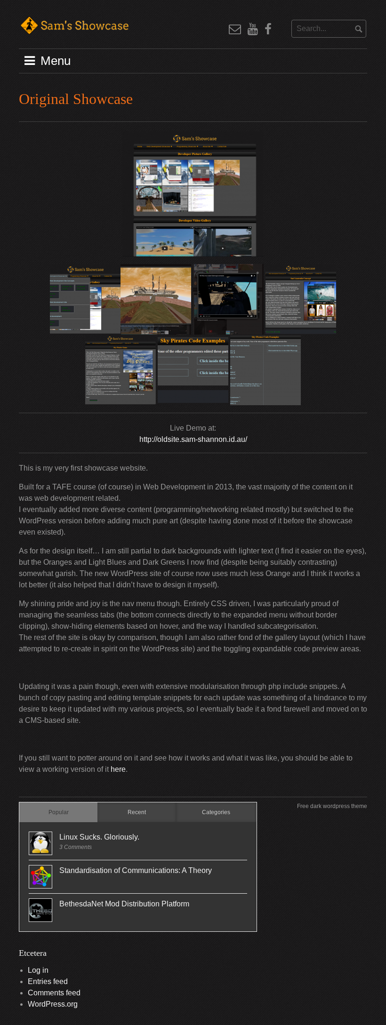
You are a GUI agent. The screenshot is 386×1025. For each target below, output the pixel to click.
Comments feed (54, 993)
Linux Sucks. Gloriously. (99, 837)
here (118, 769)
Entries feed (48, 981)
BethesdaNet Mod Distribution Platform (124, 904)
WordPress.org (53, 1004)
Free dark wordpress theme (332, 806)
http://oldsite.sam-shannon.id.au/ (193, 439)
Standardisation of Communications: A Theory (135, 870)
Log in (38, 970)
